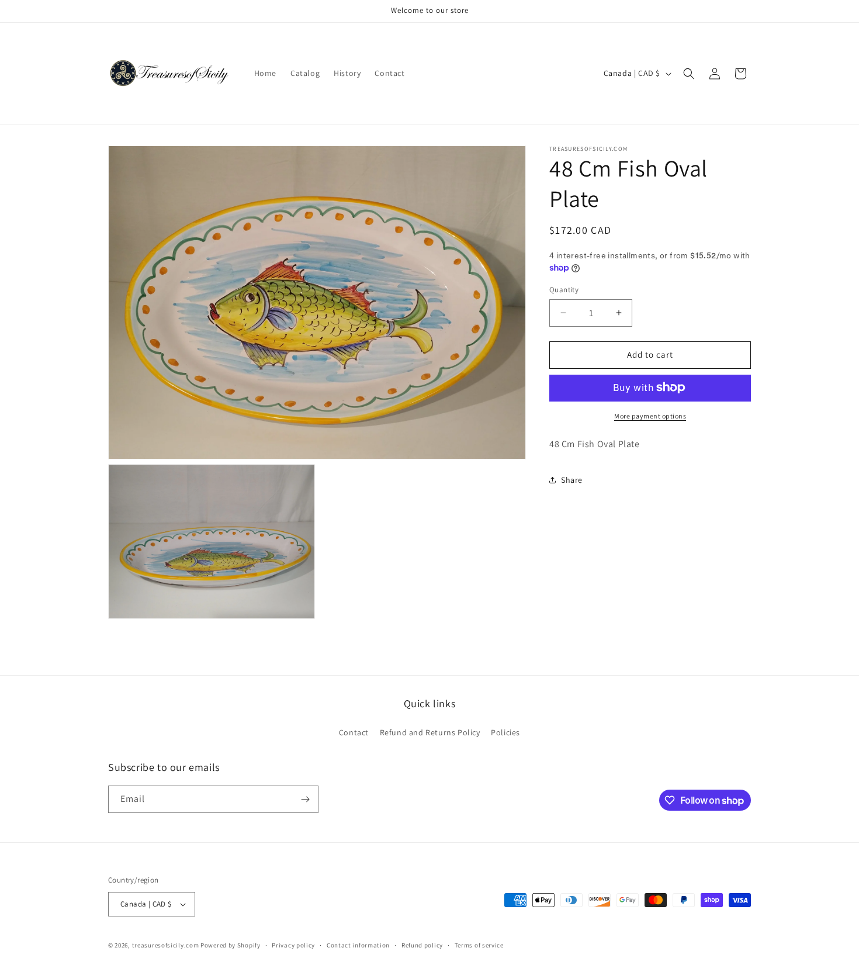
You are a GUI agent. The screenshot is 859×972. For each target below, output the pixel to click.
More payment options (650, 415)
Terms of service (479, 945)
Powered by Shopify (230, 945)
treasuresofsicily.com (165, 945)
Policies (505, 732)
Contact (354, 732)
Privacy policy (293, 945)
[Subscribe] (305, 799)
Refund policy (422, 945)
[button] (689, 74)
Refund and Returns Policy (430, 732)
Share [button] (572, 479)
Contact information (358, 945)
